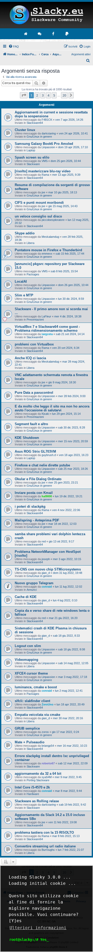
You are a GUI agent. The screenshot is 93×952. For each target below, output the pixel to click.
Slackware (33, 164)
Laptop (31, 150)
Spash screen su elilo (32, 157)
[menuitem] (14, 46)
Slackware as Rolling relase (37, 801)
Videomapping (26, 660)
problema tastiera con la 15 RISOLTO (44, 832)
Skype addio (25, 233)
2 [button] (37, 95)
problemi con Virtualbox (34, 344)
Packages (33, 274)
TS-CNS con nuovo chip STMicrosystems (48, 569)
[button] (24, 95)
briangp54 (48, 745)
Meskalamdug (50, 236)
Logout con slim (28, 646)
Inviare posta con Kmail (34, 493)
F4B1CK (47, 119)
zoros (45, 731)
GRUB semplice (27, 728)
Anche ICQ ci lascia (30, 358)
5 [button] (54, 95)
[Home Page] (46, 15)
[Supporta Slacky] (67, 33)
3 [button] (43, 95)
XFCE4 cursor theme (31, 673)
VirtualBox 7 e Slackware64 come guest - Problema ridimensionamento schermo (47, 328)
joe (43, 192)
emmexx (47, 253)
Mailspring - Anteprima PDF (37, 520)
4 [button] (48, 95)
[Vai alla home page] (26, 33)
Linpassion (48, 147)
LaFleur (46, 316)
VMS (45, 160)
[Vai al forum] (39, 33)
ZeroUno (47, 704)
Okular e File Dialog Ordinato (38, 479)
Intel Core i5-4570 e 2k (32, 787)
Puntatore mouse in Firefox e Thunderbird (48, 250)
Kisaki (45, 413)
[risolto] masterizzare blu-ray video (43, 171)
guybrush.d (49, 455)
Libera (30, 242)
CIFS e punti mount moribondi (39, 203)
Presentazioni (35, 319)
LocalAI (21, 281)
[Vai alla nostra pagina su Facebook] (53, 33)
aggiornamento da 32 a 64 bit (38, 774)
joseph (46, 559)
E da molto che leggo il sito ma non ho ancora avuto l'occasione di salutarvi (52, 408)
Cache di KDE (26, 597)
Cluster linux (25, 130)
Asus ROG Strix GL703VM (35, 451)
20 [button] (64, 95)
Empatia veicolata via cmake (37, 715)
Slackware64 (35, 122)
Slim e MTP (24, 295)
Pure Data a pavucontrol (34, 393)
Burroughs (48, 849)
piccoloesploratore (53, 219)
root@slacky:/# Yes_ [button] (29, 939)
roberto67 (48, 763)
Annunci (32, 589)
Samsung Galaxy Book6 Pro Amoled (44, 144)
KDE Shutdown (27, 438)
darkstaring (49, 133)
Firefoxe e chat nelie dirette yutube (42, 465)
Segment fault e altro (31, 424)
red (44, 541)
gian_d (46, 572)
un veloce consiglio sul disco (38, 216)
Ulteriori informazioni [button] (38, 927)
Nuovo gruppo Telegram (34, 583)
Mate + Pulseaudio (29, 742)
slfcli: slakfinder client (32, 701)
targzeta (47, 334)
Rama (45, 174)
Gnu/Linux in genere (39, 136)
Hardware (33, 793)
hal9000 (47, 496)
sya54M (47, 777)
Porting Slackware (38, 780)
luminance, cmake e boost (36, 687)
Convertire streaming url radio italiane (45, 846)
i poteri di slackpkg (30, 506)
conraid (47, 586)
